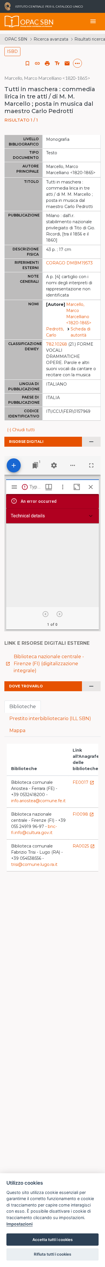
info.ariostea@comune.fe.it (38, 800)
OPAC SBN (16, 39)
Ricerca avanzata (51, 39)
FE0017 (83, 782)
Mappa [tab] (17, 730)
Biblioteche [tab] (22, 706)
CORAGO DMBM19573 (69, 263)
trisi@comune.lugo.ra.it (34, 864)
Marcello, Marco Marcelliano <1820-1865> (78, 313)
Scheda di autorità (80, 332)
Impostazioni (19, 1223)
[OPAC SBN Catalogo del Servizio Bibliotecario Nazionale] (12, 21)
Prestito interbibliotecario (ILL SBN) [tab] (50, 718)
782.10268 (56, 344)
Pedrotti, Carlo (55, 332)
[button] (37, 63)
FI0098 (83, 814)
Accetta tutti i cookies (52, 1239)
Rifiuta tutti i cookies (52, 1254)
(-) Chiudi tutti (21, 429)
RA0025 (84, 846)
